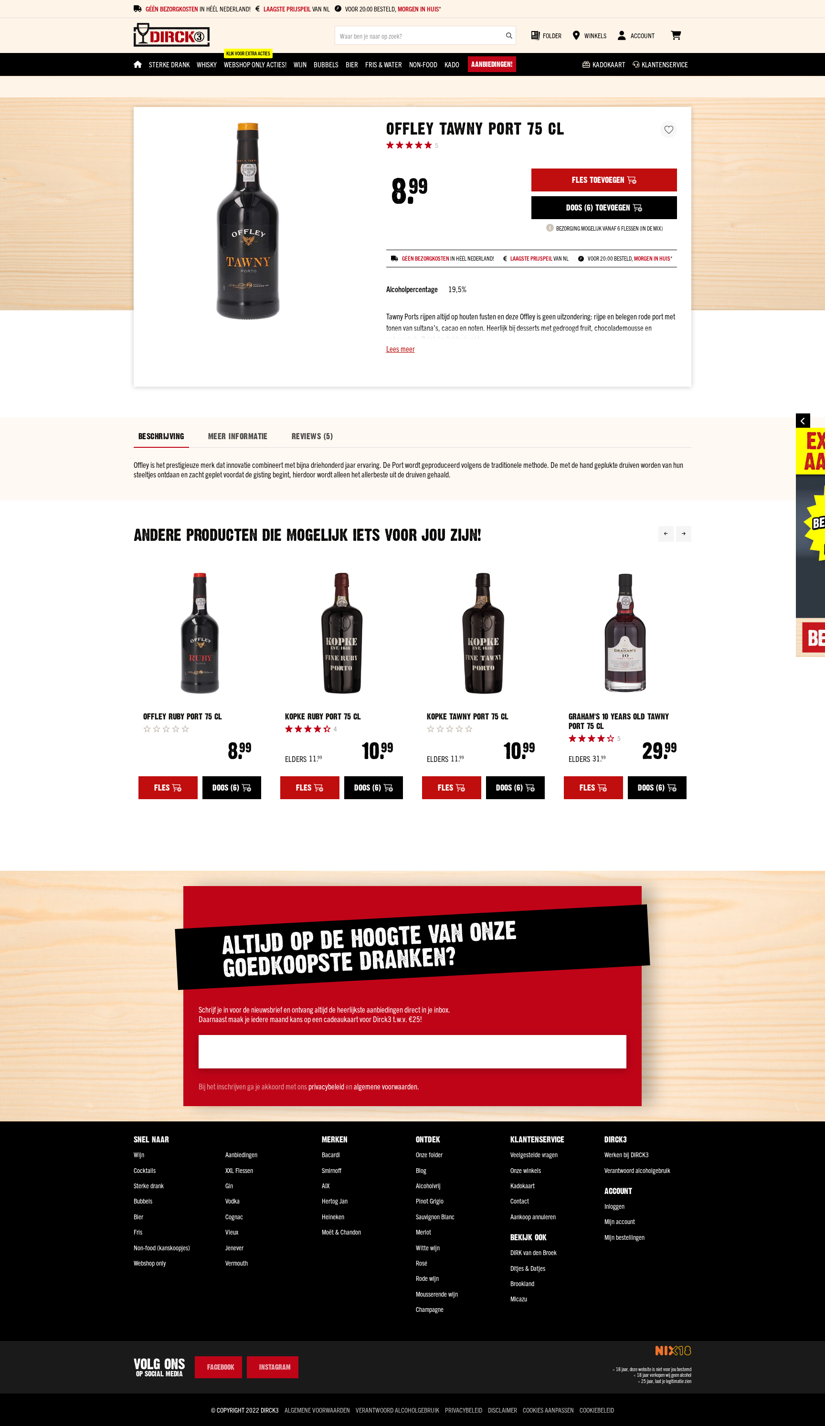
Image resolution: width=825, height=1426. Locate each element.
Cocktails (145, 1170)
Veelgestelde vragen (534, 1154)
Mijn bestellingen (624, 1237)
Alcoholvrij (428, 1185)
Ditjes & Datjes (527, 1268)
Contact (519, 1200)
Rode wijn (427, 1278)
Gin (229, 1185)
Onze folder (429, 1154)
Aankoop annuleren (533, 1216)
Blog (421, 1170)
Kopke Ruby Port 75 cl (323, 716)
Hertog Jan (335, 1200)
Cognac (234, 1216)
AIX (325, 1185)
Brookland (522, 1283)
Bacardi (331, 1154)
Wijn (139, 1154)
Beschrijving (161, 436)
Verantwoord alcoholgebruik (637, 1170)
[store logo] (172, 35)
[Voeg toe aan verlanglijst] (668, 129)
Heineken (333, 1216)
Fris (138, 1231)
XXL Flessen (239, 1170)
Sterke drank (149, 1185)
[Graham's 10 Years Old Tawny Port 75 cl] (625, 633)
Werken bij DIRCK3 (626, 1154)
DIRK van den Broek (533, 1252)
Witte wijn (428, 1247)
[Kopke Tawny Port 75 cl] (483, 633)
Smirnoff (331, 1170)
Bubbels (143, 1200)
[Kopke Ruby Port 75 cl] (341, 633)
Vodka (232, 1200)
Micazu (518, 1298)
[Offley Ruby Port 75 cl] (199, 633)
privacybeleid (326, 1086)
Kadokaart (522, 1185)
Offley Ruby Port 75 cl (182, 716)
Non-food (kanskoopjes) (162, 1247)
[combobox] (425, 35)
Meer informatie (238, 436)
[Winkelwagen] (676, 35)
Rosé (421, 1262)
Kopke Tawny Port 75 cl (467, 716)
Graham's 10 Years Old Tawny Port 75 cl (619, 721)
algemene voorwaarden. (386, 1086)
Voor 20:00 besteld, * (393, 9)
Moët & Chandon (341, 1231)
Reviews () (312, 436)
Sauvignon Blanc (435, 1216)
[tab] (161, 436)
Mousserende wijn (437, 1293)
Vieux (231, 1231)
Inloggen (614, 1206)
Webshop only (150, 1262)
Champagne (430, 1309)
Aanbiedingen (241, 1154)
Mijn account (619, 1221)
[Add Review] (166, 728)
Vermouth (236, 1262)
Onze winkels (525, 1170)
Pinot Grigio (430, 1200)
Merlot (423, 1231)
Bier (138, 1216)
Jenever (234, 1247)
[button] (531, 348)
